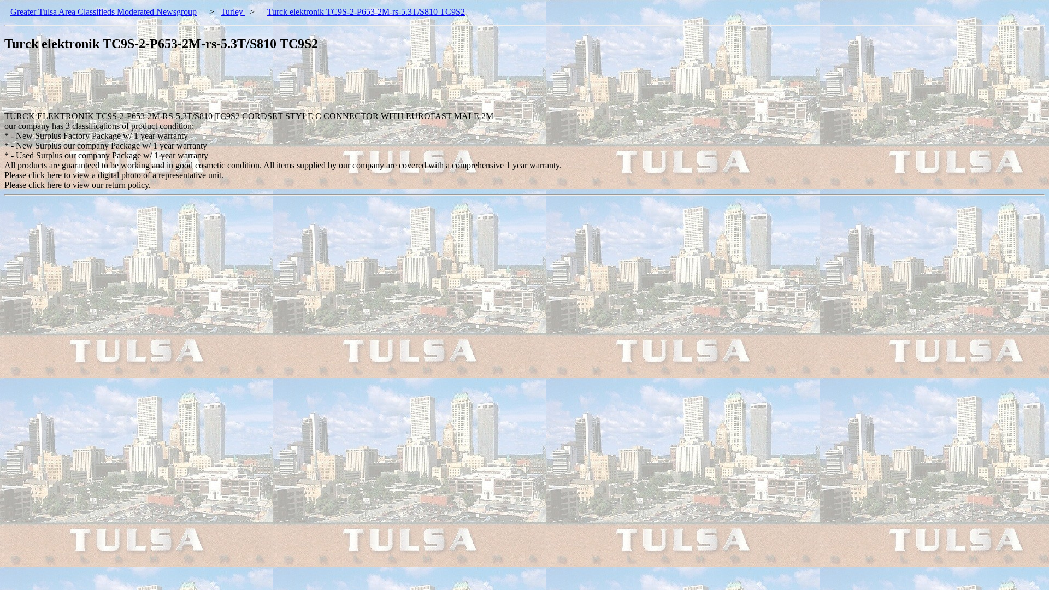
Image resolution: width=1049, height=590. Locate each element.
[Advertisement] (203, 86)
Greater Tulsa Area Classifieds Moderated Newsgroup (103, 11)
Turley (233, 11)
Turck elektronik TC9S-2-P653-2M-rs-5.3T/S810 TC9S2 (366, 11)
